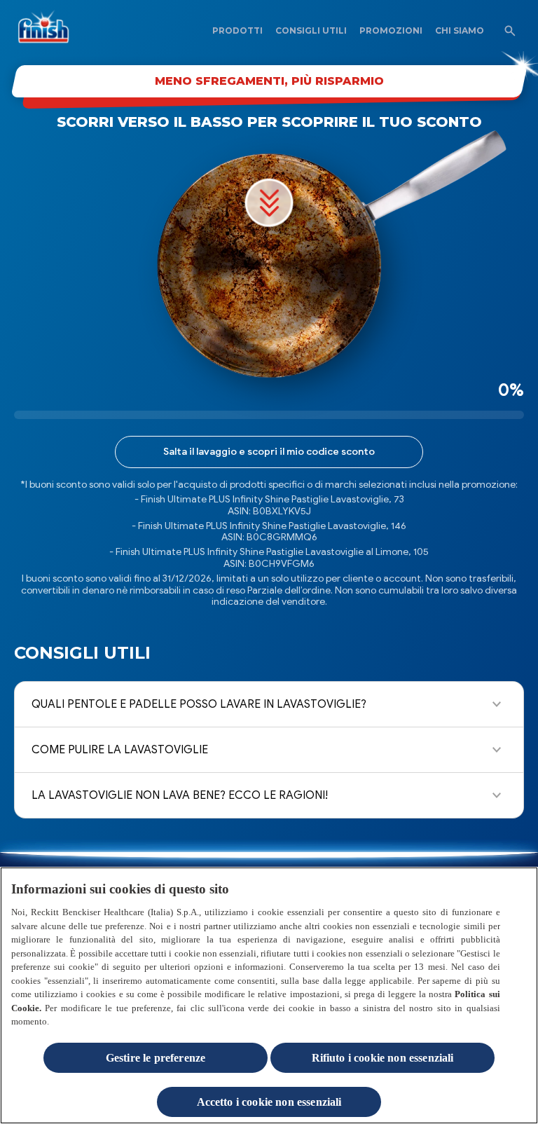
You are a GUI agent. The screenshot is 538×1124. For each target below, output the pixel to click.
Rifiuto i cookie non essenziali (383, 1058)
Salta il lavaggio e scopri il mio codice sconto (269, 452)
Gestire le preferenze (155, 1058)
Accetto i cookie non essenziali (269, 1102)
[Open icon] (510, 31)
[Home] (51, 31)
